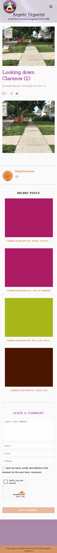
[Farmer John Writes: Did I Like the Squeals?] (29, 317)
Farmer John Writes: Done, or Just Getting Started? (29, 241)
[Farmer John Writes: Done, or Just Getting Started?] (29, 217)
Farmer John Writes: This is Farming (29, 290)
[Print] (18, 93)
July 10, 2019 (35, 85)
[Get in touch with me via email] (17, 177)
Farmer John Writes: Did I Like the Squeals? (29, 340)
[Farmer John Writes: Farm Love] (29, 367)
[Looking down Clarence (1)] (28, 46)
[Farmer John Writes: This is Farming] (29, 267)
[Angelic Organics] (7, 11)
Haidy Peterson (13, 85)
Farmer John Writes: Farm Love (29, 390)
